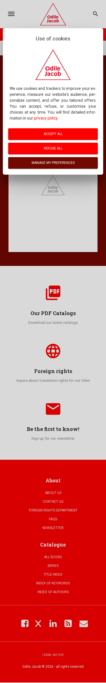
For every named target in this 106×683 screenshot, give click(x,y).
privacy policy (45, 118)
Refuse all (53, 148)
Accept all (53, 134)
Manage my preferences (53, 163)
